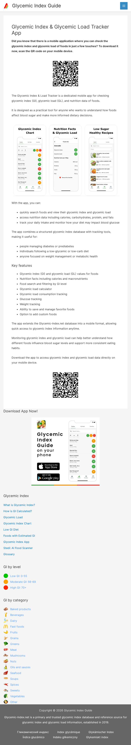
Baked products (20, 609)
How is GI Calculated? (17, 511)
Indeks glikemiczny (65, 737)
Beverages (17, 615)
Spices (14, 684)
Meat (13, 649)
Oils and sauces (20, 667)
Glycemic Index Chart (17, 523)
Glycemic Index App (16, 542)
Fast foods (17, 626)
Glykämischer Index (101, 732)
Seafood (15, 673)
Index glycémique (68, 732)
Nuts (13, 661)
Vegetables (17, 696)
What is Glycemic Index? (19, 505)
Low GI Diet (11, 529)
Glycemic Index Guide (36, 6)
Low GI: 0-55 (18, 576)
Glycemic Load (13, 517)
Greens (14, 644)
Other (13, 702)
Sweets (15, 690)
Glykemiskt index (97, 737)
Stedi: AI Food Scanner (18, 548)
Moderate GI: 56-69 (23, 581)
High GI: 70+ (18, 587)
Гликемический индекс (33, 732)
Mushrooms (17, 655)
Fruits (13, 632)
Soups (14, 678)
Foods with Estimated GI (19, 535)
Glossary (9, 554)
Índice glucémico (34, 737)
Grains (14, 638)
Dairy (13, 620)
